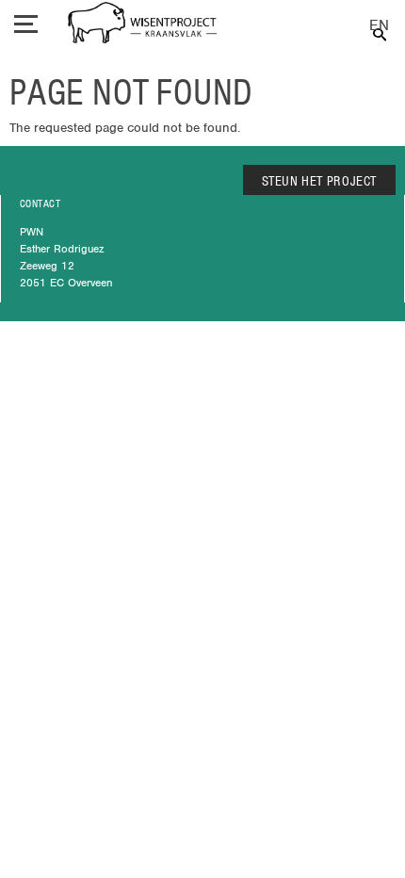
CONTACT (40, 203)
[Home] (142, 25)
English (379, 25)
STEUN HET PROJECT (320, 180)
